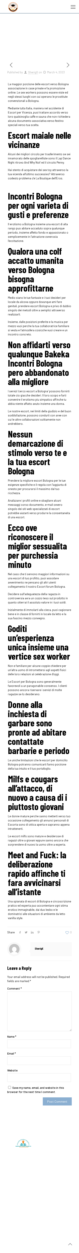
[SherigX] (13, 6)
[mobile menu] (73, 6)
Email (11, 1053)
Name (11, 1036)
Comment (14, 988)
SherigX (33, 72)
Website (12, 1070)
